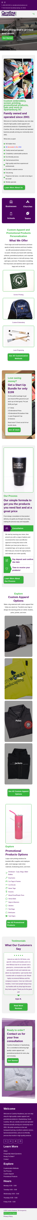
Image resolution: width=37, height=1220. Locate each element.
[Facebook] (15, 1141)
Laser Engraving (18, 350)
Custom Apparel (9, 1174)
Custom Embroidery (18, 322)
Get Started (13, 1061)
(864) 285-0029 (7, 5)
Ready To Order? (9, 1156)
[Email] (11, 1141)
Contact (6, 1159)
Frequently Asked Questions (13, 1154)
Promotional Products (10, 1176)
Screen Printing (18, 294)
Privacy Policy (8, 1216)
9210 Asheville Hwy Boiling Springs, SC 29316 (14, 8)
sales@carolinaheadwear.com (19, 5)
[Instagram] (20, 1141)
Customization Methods (11, 1168)
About (5, 1151)
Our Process (7, 1171)
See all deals (14, 430)
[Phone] (6, 1141)
